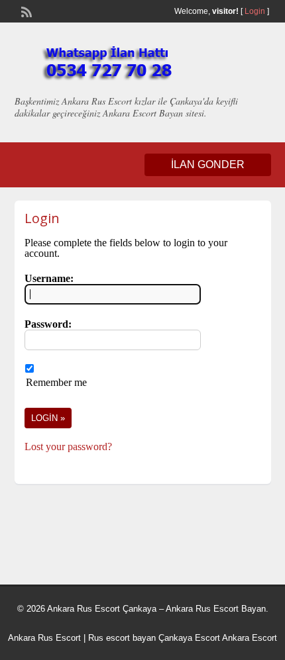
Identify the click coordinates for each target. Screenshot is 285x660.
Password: (48, 324)
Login (255, 11)
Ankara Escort (249, 638)
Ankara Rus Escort (44, 638)
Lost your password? (68, 446)
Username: (49, 278)
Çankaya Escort (189, 638)
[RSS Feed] (25, 10)
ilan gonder (208, 164)
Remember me (56, 382)
